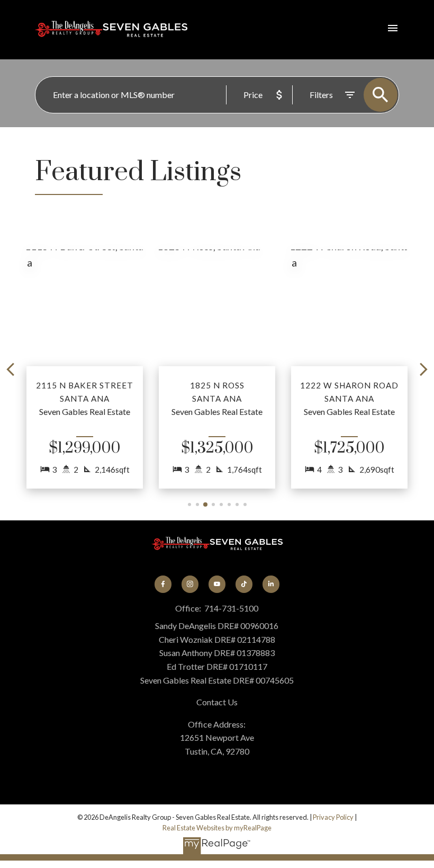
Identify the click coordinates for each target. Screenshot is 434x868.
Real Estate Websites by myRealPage (217, 827)
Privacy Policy (333, 817)
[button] (84, 369)
